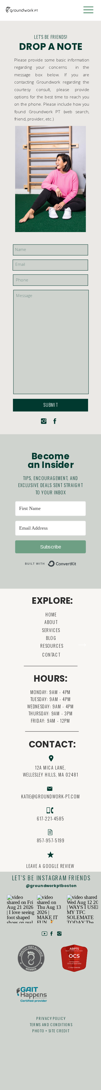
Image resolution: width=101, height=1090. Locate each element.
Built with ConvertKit (76, 561)
